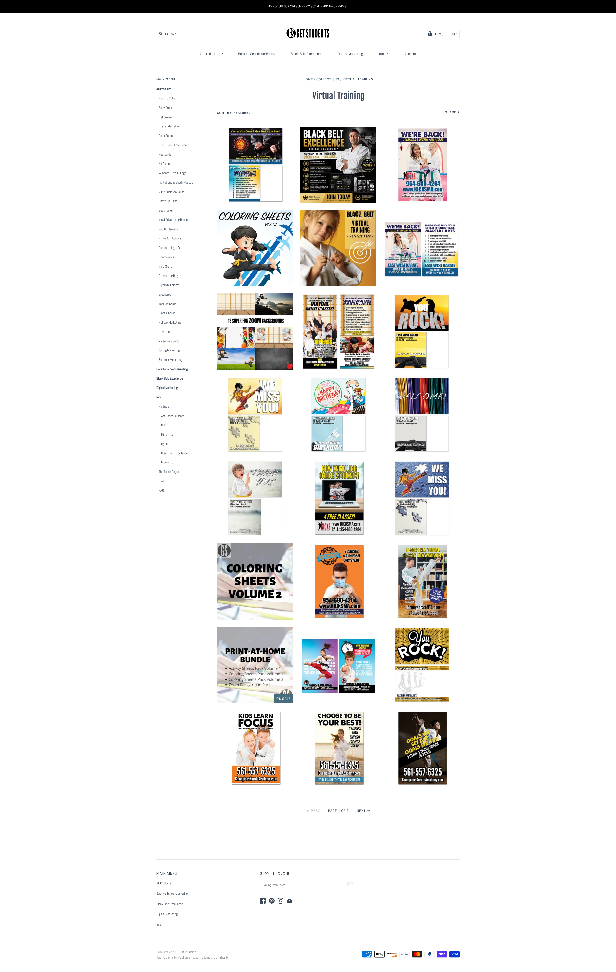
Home (308, 79)
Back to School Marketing (256, 53)
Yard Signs (165, 266)
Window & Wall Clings (172, 173)
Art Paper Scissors (172, 416)
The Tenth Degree (169, 471)
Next (361, 810)
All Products (209, 53)
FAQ (161, 490)
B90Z (164, 425)
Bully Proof (165, 108)
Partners (164, 406)
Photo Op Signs (168, 201)
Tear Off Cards (167, 304)
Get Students (188, 952)
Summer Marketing (170, 359)
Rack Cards (166, 135)
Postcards (165, 154)
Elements (167, 462)
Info (381, 53)
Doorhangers (166, 257)
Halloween (165, 117)
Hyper (164, 444)
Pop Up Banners (168, 229)
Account (410, 53)
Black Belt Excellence (306, 53)
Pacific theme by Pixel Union (173, 957)
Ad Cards (164, 163)
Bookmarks (166, 210)
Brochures (165, 294)
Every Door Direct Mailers (174, 145)
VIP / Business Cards (171, 192)
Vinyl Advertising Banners (174, 220)
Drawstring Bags (169, 275)
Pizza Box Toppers (170, 238)
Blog (161, 481)
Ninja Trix (167, 434)
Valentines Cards (169, 341)
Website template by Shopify (211, 957)
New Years (165, 332)
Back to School (168, 98)
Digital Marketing (350, 53)
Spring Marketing (169, 350)
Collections (327, 79)
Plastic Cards (167, 313)
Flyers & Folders (169, 285)
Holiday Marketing (170, 322)
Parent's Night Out (170, 247)
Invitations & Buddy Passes (176, 182)
